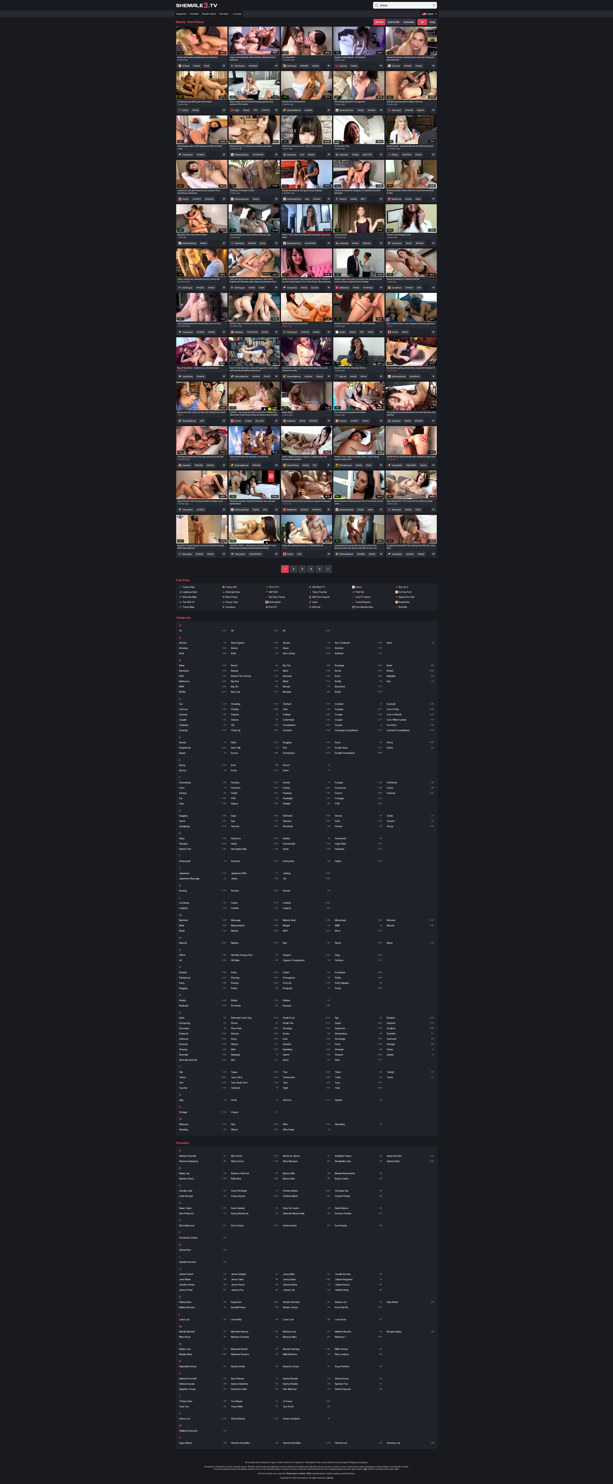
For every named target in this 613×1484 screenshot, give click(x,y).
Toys (358, 1082)
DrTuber (185, 66)
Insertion (254, 861)
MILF (363, 199)
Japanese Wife (254, 873)
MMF (358, 925)
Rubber (306, 1000)
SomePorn (396, 288)
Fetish (254, 793)
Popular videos (209, 14)
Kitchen (254, 890)
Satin (202, 1017)
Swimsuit (410, 1038)
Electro (202, 770)
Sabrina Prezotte (202, 1378)
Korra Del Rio (358, 1307)
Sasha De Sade (254, 1389)
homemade (258, 154)
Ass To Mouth (358, 642)
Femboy (254, 782)
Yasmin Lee (358, 1443)
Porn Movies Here (364, 607)
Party (202, 983)
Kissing (202, 890)
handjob (200, 287)
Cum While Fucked (410, 719)
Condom (306, 730)
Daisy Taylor (202, 1208)
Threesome (306, 1077)
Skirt (254, 1049)
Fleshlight (306, 798)
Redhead (202, 1005)
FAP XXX (273, 592)
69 (306, 630)
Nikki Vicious (358, 1349)
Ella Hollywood (202, 1225)
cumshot (197, 199)
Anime (254, 648)
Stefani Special (358, 1389)
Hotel (306, 849)
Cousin (358, 725)
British (410, 670)
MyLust (342, 376)
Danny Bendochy (254, 1213)
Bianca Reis (306, 1178)
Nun (306, 942)
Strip (358, 1060)
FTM (358, 803)
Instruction (306, 861)
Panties (202, 972)
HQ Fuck (316, 607)
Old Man (254, 960)
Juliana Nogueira (358, 1279)
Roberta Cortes (306, 1366)
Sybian (410, 1054)
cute (302, 154)
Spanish (306, 1044)
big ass (314, 287)
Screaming (202, 1023)
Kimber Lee (358, 1302)
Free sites (223, 14)
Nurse (358, 942)
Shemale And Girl (202, 1060)
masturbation (255, 554)
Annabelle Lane (358, 1161)
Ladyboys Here (189, 592)
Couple (358, 719)
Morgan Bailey (410, 1331)
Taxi (202, 1082)
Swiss (410, 1049)
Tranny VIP (231, 587)
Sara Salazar (254, 1378)
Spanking (306, 1049)
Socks (306, 1033)
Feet (202, 803)
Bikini (306, 670)
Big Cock (254, 691)
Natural (202, 942)
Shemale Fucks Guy (254, 1017)
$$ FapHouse (345, 465)
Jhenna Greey (306, 1284)
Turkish (410, 1072)
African (202, 642)
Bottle (358, 681)
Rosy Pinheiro (358, 1366)
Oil (202, 960)
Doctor (254, 753)
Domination (306, 753)
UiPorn (185, 110)
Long (432, 22)
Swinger (410, 1044)
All (422, 22)
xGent (358, 587)
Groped (410, 821)
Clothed (306, 704)
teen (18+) (367, 154)
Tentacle (254, 1087)
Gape (254, 815)
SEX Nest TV (318, 587)
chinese (210, 465)
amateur (408, 66)
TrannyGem (187, 154)
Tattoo (202, 1077)
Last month (393, 22)
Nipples (254, 942)
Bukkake (410, 676)
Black (306, 681)
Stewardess (358, 1033)
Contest (358, 704)
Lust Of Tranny (363, 597)
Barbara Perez (202, 1178)
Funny (410, 787)
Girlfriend (306, 815)
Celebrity (202, 725)
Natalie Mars (202, 1354)
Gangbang (202, 826)
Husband (358, 849)
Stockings (358, 1038)
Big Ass (254, 681)
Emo (254, 765)
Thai (306, 1072)
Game (202, 821)
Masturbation (254, 925)
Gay (254, 821)
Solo (306, 1038)
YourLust (395, 66)
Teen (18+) (254, 1077)
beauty (197, 66)
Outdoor (358, 960)
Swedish (410, 1033)
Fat (202, 798)
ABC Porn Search (321, 597)
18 (202, 630)
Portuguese (306, 977)
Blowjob (306, 691)
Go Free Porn (405, 592)
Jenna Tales (254, 1279)
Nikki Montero (306, 1354)
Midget (306, 925)
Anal (202, 653)
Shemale (202, 1054)
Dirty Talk (254, 747)
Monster (410, 920)
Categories (181, 14)
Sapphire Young (202, 1389)
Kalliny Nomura (202, 1307)
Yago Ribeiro (202, 1443)
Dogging (306, 742)
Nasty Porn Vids (407, 597)
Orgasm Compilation (306, 960)
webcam (367, 243)
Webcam (202, 1124)
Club (306, 709)
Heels (254, 843)
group (262, 243)
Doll (306, 747)
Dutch (410, 747)
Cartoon (202, 709)
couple (248, 421)
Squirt (358, 1023)
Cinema (254, 714)
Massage (254, 920)
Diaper (202, 753)
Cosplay (358, 709)
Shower (254, 1033)
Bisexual (306, 676)
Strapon (358, 1054)
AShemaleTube (346, 110)
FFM (254, 798)
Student (410, 1017)
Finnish (306, 782)
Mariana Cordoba (254, 1336)
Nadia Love (202, 1349)
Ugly (202, 1100)
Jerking (306, 873)
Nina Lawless (358, 1354)
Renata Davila (254, 1366)
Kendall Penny (254, 1307)
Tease (254, 1072)
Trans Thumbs (319, 592)
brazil (370, 332)
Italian (358, 861)
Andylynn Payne (358, 1156)
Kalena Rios (202, 1302)
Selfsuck (202, 1038)
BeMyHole (396, 199)
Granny (358, 826)
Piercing (254, 977)
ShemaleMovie (294, 110)
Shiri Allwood (306, 1389)
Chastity (202, 730)
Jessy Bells (306, 1274)
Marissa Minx (306, 1336)
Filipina (254, 803)
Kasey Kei (254, 1302)
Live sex (237, 14)
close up (305, 332)
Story (358, 1044)
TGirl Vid (360, 592)
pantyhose (415, 376)
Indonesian (202, 861)
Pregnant (306, 988)
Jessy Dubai (306, 1279)
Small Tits (306, 1023)
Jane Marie (202, 1279)
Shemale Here (233, 592)
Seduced (202, 1033)
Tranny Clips (188, 587)
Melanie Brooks (358, 1331)
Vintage (202, 1112)
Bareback (202, 670)
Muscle (410, 925)
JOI (306, 878)
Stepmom (358, 1028)
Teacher (202, 1087)
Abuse (330, 1478)
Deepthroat (202, 747)
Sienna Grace (358, 1378)
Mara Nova (202, 1336)
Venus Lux (202, 1418)
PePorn (394, 154)
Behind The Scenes (254, 676)
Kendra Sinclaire (306, 1302)
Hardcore (254, 838)
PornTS (273, 607)
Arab (254, 653)
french (409, 243)
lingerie (420, 110)
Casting (202, 714)
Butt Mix (403, 607)
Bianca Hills (306, 1173)
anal (307, 199)
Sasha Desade (306, 1378)
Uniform (306, 1100)
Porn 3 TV (274, 587)
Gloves (358, 815)
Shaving (202, 1049)
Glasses (306, 821)
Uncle (254, 1100)
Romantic (254, 1005)
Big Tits (306, 665)
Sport (306, 1060)
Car (202, 704)
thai (314, 465)
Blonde (306, 686)
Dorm (358, 742)
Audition (358, 653)
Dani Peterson (202, 1213)
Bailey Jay (202, 1173)
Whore (254, 1129)
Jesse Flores (254, 1284)
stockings (368, 287)
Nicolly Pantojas (306, 1349)
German (254, 826)
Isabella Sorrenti (202, 1262)
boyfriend (406, 154)
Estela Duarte (306, 1225)
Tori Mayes (254, 1401)
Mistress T (358, 1336)
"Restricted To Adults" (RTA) (298, 1473)
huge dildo (411, 465)
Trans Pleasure (363, 602)
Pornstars (194, 14)
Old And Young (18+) (254, 955)
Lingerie (306, 908)
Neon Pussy (232, 597)
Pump (358, 988)
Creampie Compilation (358, 730)
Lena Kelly (254, 1319)
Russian (306, 1005)
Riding (254, 1000)
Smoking (306, 1028)
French (358, 793)
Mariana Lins (306, 1331)
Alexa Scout (254, 1161)
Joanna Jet (306, 1290)
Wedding (202, 1129)
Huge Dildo (358, 843)
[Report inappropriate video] (224, 65)
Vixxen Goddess (306, 1418)
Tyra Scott (306, 1406)
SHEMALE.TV (196, 5)
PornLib (342, 199)
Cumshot (410, 725)
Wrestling (358, 1124)
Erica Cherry (254, 1225)
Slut (254, 1060)
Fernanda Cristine (202, 1237)
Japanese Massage (202, 878)
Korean (306, 890)
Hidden (306, 838)
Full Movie (410, 782)
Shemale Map (189, 597)
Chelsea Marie (306, 1196)
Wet (254, 1124)
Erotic (254, 770)
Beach (254, 665)
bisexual (252, 243)
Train (358, 1087)
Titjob (358, 1072)
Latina (254, 902)
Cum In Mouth (410, 714)
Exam (306, 770)
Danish (202, 742)
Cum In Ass (410, 709)
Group (410, 826)
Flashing (306, 793)
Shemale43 (275, 602)
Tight (306, 1087)
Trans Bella (254, 1406)
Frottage (358, 798)
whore (363, 376)
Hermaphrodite (254, 849)
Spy (358, 1017)
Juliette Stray (358, 1290)
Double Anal (358, 747)
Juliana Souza (358, 1284)
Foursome (358, 787)
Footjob (358, 782)
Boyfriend (358, 686)
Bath (202, 676)
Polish (306, 972)
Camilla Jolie (202, 1190)
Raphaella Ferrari (202, 1366)
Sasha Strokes (306, 1383)
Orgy (358, 955)
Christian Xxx (358, 1190)
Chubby (254, 709)
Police (254, 988)
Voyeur (254, 1112)
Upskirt (358, 1100)
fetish (418, 509)
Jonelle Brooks (358, 1274)
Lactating (202, 902)
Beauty (254, 670)
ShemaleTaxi (293, 465)
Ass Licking (306, 653)
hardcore (316, 509)
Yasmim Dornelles (254, 1443)
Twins (410, 1077)
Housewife (358, 838)
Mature (254, 930)
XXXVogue (239, 66)
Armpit (306, 642)
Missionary (358, 920)
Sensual (202, 1044)
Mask (202, 930)
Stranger (358, 1049)
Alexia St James (306, 1156)
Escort (306, 765)
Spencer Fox (358, 1383)
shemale (304, 66)
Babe (202, 665)
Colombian (306, 719)
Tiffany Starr (202, 1401)
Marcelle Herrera (254, 1331)
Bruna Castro (358, 1178)
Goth (358, 821)
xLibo (315, 602)
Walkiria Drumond (202, 1430)
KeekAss (238, 332)
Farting (202, 793)
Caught (202, 719)
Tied (306, 1082)
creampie (253, 66)
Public (358, 977)
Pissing (254, 983)
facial (206, 66)
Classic (254, 719)
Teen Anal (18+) (254, 1082)
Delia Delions (358, 1208)
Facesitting (202, 782)
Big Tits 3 (403, 587)
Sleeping (254, 1054)
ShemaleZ (396, 110)
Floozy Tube (232, 602)
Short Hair (254, 1028)
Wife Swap (306, 1129)
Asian (306, 648)
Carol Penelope (254, 1190)
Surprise (410, 1023)
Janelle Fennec (202, 1284)
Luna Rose (358, 1319)
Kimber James (306, 1307)
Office (202, 955)
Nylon (410, 942)
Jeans (254, 878)
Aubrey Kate (410, 1161)
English (430, 14)
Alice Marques (306, 1161)
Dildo (254, 742)
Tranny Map (188, 607)
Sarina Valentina (254, 1383)
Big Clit (254, 686)
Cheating (254, 704)
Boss (358, 676)
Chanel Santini (306, 1190)
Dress (410, 742)
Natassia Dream (254, 1349)
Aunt (410, 642)
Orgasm (306, 955)
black (368, 465)
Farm (202, 787)
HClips (342, 332)
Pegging (202, 988)
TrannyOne (396, 243)
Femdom (254, 787)
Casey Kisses (254, 1196)
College (306, 714)
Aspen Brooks (410, 1156)
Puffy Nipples (358, 983)
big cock (260, 421)
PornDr (185, 199)
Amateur (202, 648)
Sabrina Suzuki (202, 1383)
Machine (202, 920)
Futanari (410, 793)
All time (379, 22)
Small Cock (306, 1017)
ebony (405, 332)
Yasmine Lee (410, 1443)
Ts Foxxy (306, 1401)
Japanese (202, 873)
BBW (202, 686)
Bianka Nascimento (358, 1173)
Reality (202, 1000)
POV (255, 110)
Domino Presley (358, 1213)
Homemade (306, 843)
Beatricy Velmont (254, 1173)
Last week (409, 22)
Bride (410, 665)
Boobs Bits (404, 602)
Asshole (358, 648)
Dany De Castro (306, 1208)
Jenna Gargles (254, 1274)
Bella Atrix (254, 1178)
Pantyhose (202, 977)
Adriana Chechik (202, 1156)
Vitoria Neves (254, 1418)
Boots (358, 670)
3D (254, 630)
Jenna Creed (202, 1290)
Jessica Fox (254, 1290)
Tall (202, 1072)
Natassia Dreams (254, 1354)
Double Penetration (358, 753)
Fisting (306, 787)
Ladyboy (202, 908)
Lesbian (306, 902)
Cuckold (410, 704)
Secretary (202, 1028)
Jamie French (202, 1274)
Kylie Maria (410, 1302)
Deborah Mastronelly (306, 1213)
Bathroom (202, 681)
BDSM (202, 691)
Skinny (254, 1044)
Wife (306, 1124)
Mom (358, 930)
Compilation (306, 725)
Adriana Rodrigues (202, 1161)
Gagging (202, 815)
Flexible (306, 803)
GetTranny (291, 66)
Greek (410, 815)
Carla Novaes (202, 1196)
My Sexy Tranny (277, 597)
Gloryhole (306, 826)
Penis (254, 972)
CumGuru (230, 607)
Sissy (254, 1038)
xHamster (291, 154)
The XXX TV (188, 602)
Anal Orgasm (254, 642)
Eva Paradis (358, 1225)
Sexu (236, 110)
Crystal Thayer (358, 1196)
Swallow (410, 1028)
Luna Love (306, 1319)
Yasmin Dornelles (306, 1443)
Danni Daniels (254, 1208)
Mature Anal (306, 920)
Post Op (306, 983)
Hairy (202, 838)
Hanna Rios (202, 1249)
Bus (410, 681)
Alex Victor (254, 1156)
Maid (202, 925)
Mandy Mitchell (202, 1331)
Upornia (343, 66)
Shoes (254, 1023)
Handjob (202, 843)
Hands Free (202, 849)
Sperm (306, 1054)
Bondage (358, 665)
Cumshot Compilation (410, 730)
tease (261, 287)
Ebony (202, 765)
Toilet (358, 1077)
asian (418, 199)
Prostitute (358, 972)
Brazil (358, 691)
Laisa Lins (202, 1319)
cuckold (265, 110)
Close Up (254, 730)
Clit (254, 725)
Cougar (358, 714)
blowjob (200, 376)
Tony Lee (202, 1406)
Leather (254, 908)
